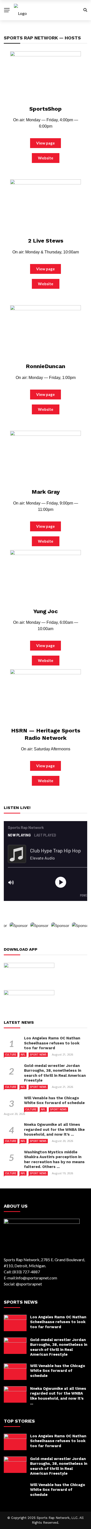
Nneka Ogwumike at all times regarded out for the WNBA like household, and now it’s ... (54, 1129)
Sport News (38, 1054)
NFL (23, 1054)
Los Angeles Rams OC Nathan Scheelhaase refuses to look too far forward (52, 1043)
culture (10, 1054)
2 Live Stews (45, 240)
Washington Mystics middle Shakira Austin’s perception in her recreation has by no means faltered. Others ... (54, 1159)
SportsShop (45, 109)
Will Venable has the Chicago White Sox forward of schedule (54, 1100)
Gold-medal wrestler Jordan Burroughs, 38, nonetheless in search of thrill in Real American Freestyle (55, 1073)
